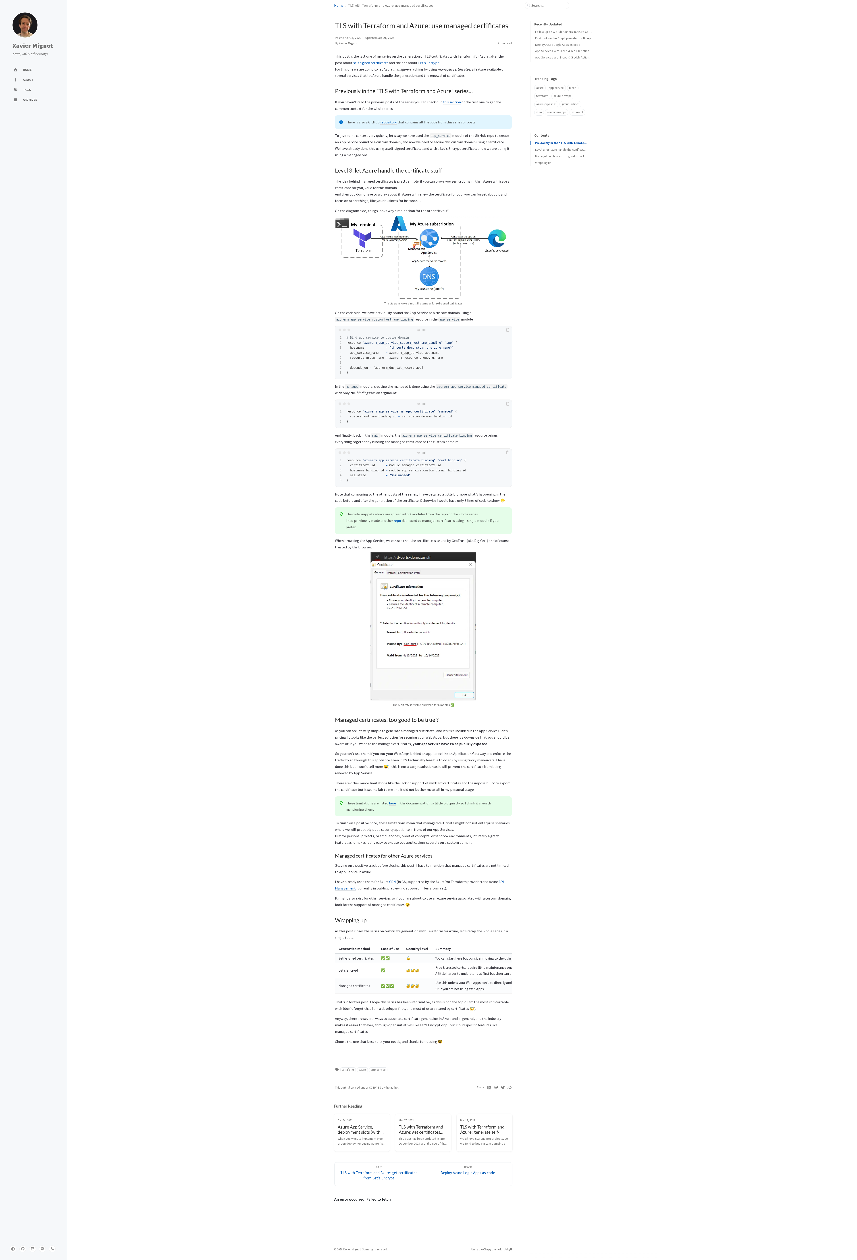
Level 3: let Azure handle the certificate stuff (561, 150)
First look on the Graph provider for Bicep (563, 38)
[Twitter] (502, 1087)
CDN (392, 881)
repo (397, 520)
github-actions (570, 104)
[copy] (508, 330)
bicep (572, 88)
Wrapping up (543, 163)
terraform (348, 1070)
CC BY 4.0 (375, 1087)
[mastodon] (42, 1249)
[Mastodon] (496, 1087)
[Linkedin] (489, 1087)
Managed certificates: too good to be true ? (561, 156)
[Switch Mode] (13, 1249)
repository (388, 122)
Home (338, 5)
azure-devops (562, 96)
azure (362, 1070)
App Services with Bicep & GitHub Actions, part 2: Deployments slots (581, 57)
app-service (378, 1070)
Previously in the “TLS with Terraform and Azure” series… (561, 143)
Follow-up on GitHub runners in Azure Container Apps (570, 32)
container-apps (556, 112)
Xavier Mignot (32, 46)
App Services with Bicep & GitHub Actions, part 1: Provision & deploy (581, 51)
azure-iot (577, 112)
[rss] (52, 1249)
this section (452, 102)
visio (539, 112)
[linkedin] (32, 1249)
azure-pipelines (546, 104)
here (392, 803)
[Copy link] (509, 1087)
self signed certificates (370, 62)
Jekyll (508, 1249)
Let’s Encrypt (428, 62)
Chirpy (487, 1249)
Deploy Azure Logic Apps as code (557, 45)
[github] (23, 1249)
